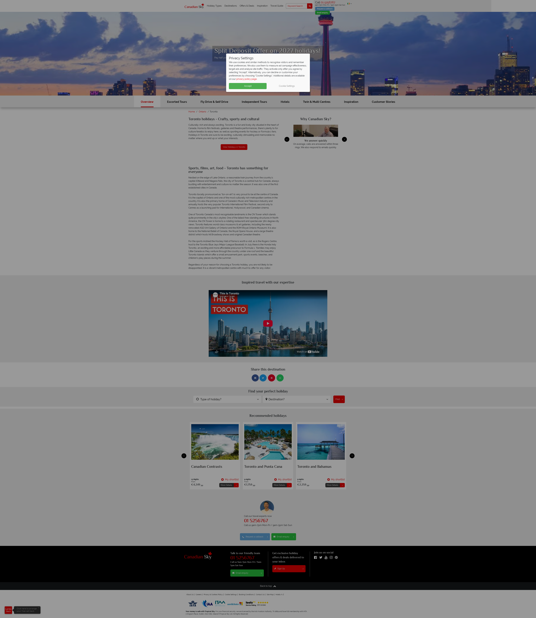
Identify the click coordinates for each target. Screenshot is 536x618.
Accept (248, 86)
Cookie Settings (287, 86)
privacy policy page (246, 79)
